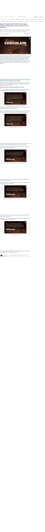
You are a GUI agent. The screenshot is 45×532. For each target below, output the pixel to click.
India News (12, 19)
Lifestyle (27, 19)
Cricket (9, 19)
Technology (31, 21)
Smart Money (3, 21)
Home (2, 19)
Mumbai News (27, 21)
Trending (43, 19)
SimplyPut (11, 21)
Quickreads (36, 21)
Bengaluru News (21, 21)
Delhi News (15, 21)
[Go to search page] (3, 17)
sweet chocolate (12, 89)
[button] (1, 17)
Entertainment (18, 19)
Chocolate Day (14, 108)
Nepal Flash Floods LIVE (33, 19)
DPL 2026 (39, 19)
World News (23, 19)
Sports (8, 21)
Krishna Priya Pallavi (4, 34)
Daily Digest (40, 21)
